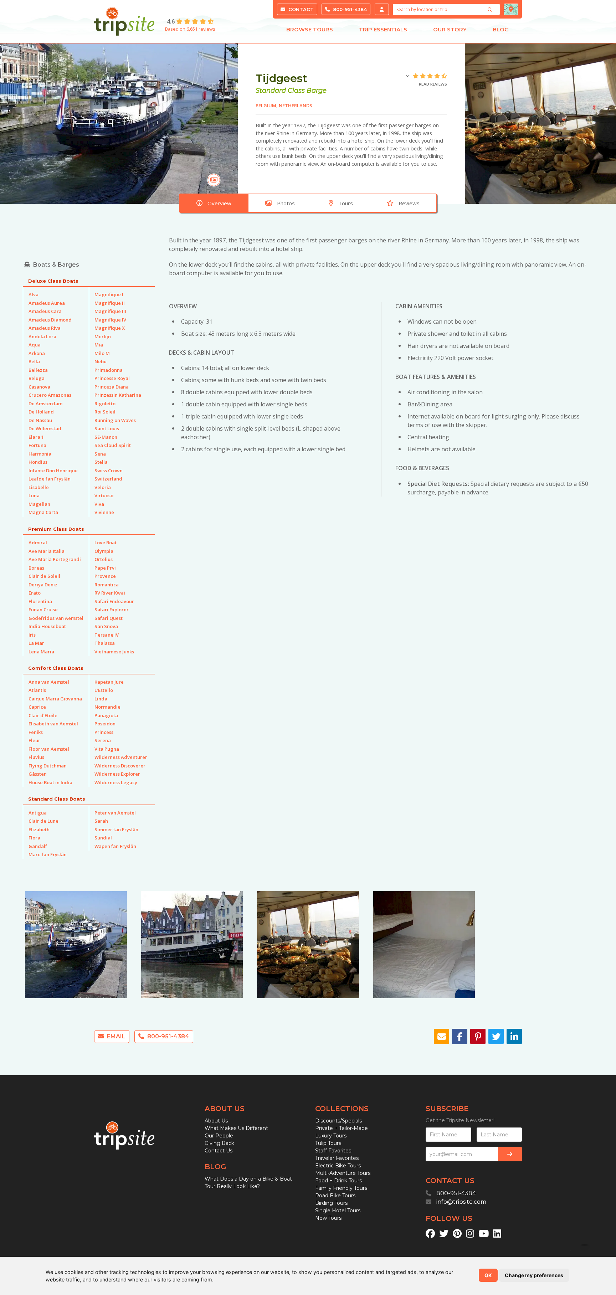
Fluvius (36, 757)
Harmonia (40, 454)
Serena (102, 740)
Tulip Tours (328, 1143)
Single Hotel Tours (337, 1210)
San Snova (106, 626)
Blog (501, 29)
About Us (216, 1120)
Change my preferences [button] (534, 1275)
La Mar (36, 643)
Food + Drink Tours (338, 1180)
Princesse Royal (112, 378)
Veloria (102, 487)
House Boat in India (50, 782)
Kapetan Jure (109, 682)
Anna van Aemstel (49, 682)
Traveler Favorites (337, 1158)
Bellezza (38, 370)
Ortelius (103, 559)
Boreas (36, 568)
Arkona (37, 353)
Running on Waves (115, 420)
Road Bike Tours (335, 1195)
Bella (34, 361)
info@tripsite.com (461, 1201)
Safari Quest (108, 618)
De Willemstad (45, 428)
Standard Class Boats (56, 799)
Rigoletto (104, 403)
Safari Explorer (111, 609)
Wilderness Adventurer (120, 757)
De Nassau (40, 420)
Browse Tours (309, 29)
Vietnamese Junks (114, 651)
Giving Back (219, 1143)
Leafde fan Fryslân (50, 479)
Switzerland (108, 479)
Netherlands (295, 105)
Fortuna (37, 445)
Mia (98, 344)
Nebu (100, 361)
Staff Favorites (333, 1150)
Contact (300, 9)
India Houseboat (47, 626)
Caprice (37, 707)
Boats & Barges (56, 264)
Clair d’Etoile (43, 715)
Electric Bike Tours (338, 1165)
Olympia (103, 551)
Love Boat (105, 542)
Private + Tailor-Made (341, 1128)
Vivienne (104, 512)
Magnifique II (109, 303)
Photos (286, 203)
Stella (101, 462)
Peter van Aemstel (115, 813)
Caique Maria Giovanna (55, 698)
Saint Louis (106, 428)
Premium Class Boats (56, 529)
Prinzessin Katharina (117, 395)
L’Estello (103, 690)
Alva (33, 294)
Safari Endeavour (114, 601)
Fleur (34, 740)
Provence (105, 576)
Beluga (37, 378)
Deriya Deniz (43, 584)
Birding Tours (331, 1203)
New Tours (328, 1218)
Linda (100, 698)
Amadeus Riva (45, 328)
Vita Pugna (106, 749)
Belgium (266, 105)
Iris (32, 635)
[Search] (490, 9)
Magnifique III (110, 311)
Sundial (103, 837)
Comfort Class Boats (55, 668)
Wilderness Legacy (115, 782)
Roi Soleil (104, 411)
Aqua (35, 344)
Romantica (106, 584)
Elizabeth (39, 829)
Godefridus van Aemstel (56, 618)
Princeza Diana (111, 387)
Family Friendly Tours (341, 1188)
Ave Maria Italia (47, 551)
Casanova (39, 387)
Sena (100, 454)
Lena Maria (41, 651)
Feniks (36, 732)
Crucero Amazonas (50, 395)
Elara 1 (36, 437)
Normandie (107, 707)
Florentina (40, 601)
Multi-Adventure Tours (342, 1173)
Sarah (101, 821)
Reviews (409, 203)
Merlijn (102, 336)
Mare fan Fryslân (48, 854)
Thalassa (104, 643)
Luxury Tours (330, 1135)
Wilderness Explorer (117, 774)
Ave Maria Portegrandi (55, 559)
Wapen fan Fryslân (115, 846)
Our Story (450, 29)
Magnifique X (109, 328)
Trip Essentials (383, 29)
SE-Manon (105, 437)
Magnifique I (108, 294)
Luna (34, 495)
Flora (34, 837)
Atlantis (37, 690)
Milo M (102, 353)
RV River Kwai (109, 593)
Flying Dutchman (48, 765)
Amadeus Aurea (47, 303)
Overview (219, 203)
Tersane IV (106, 635)
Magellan (39, 504)
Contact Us (218, 1150)
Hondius (38, 462)
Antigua (38, 813)
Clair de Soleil (44, 576)
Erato (35, 593)
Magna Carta (43, 512)
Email (115, 1036)
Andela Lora (42, 336)
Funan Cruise (43, 609)
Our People (219, 1135)
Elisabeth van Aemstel (53, 723)
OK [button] (488, 1275)
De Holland (41, 411)
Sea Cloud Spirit (112, 445)
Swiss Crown (108, 470)
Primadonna (108, 370)
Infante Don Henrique (53, 470)
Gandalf (38, 846)
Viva (99, 504)
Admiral (38, 542)
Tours (345, 203)
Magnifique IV (110, 320)
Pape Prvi (105, 568)
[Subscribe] (510, 1154)
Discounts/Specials (338, 1120)
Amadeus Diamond (50, 320)
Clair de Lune (43, 821)
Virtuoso (103, 495)
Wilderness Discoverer (119, 765)
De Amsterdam (45, 403)
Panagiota (106, 715)
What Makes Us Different (236, 1128)
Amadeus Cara (45, 311)
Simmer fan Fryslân (116, 829)
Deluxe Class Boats (53, 281)
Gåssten (38, 774)
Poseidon (104, 723)
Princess (103, 732)
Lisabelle (39, 487)
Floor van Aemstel (49, 749)
